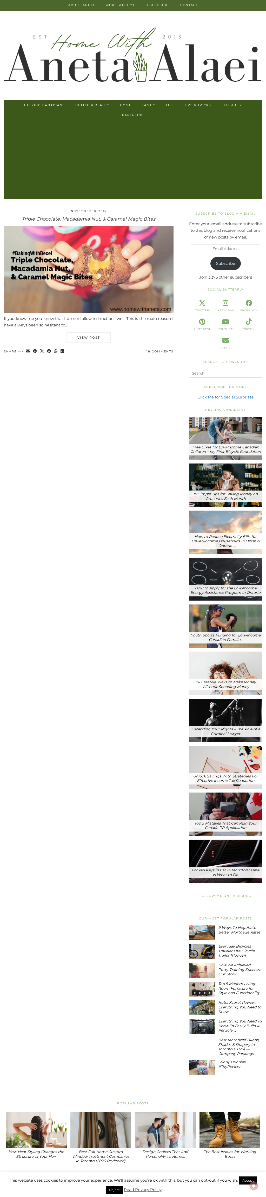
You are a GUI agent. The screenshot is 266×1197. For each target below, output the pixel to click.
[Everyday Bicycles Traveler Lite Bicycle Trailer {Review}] (202, 951)
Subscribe (225, 263)
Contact (189, 5)
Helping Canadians (44, 105)
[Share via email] (28, 351)
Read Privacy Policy (143, 1189)
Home (125, 105)
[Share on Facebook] (35, 351)
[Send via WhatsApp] (56, 351)
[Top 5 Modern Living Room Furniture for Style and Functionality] (202, 989)
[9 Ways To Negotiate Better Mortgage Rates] (202, 932)
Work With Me (120, 5)
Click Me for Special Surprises (225, 397)
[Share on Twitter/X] (42, 351)
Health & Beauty (92, 105)
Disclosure (158, 5)
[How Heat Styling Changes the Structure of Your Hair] (36, 1130)
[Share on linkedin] (62, 351)
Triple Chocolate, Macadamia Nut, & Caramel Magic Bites (88, 219)
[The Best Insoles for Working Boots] (230, 1130)
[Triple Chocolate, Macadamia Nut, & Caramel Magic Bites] (89, 311)
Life (170, 105)
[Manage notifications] (254, 1185)
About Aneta (81, 5)
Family (149, 105)
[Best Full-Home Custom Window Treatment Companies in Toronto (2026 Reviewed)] (100, 1130)
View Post (88, 337)
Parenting (133, 115)
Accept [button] (248, 1180)
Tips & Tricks (197, 105)
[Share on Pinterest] (49, 351)
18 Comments (160, 351)
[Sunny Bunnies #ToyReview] (202, 1067)
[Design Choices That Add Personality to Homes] (165, 1130)
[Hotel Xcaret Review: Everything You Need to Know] (202, 1007)
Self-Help (232, 105)
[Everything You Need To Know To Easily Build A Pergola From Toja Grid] (202, 1026)
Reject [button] (114, 1190)
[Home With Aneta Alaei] (133, 55)
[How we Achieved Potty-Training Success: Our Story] (202, 970)
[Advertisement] (133, 159)
